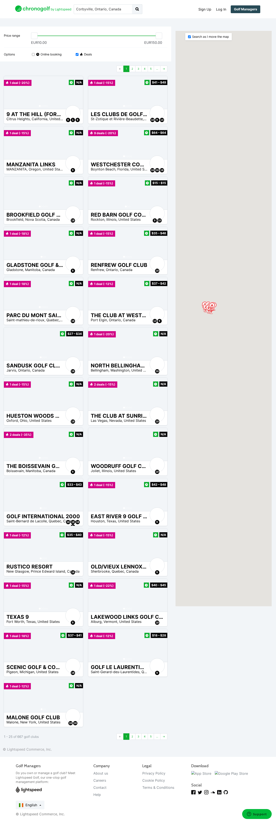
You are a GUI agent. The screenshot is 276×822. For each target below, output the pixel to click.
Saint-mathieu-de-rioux (25, 320)
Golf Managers (245, 9)
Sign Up (204, 9)
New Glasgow (17, 571)
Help (97, 794)
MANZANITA (16, 169)
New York (28, 722)
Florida (123, 169)
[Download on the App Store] (201, 773)
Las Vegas (99, 420)
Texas (111, 521)
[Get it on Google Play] (231, 773)
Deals (88, 54)
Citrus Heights (18, 119)
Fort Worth (15, 621)
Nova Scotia (35, 219)
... (157, 68)
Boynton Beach (103, 169)
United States (60, 119)
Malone (12, 722)
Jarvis (11, 370)
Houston (98, 521)
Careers (99, 780)
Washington (119, 370)
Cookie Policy (153, 780)
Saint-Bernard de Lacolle (26, 521)
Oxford (12, 420)
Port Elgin (99, 320)
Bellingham (99, 370)
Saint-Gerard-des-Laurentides (115, 672)
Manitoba (32, 270)
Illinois (111, 219)
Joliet (95, 471)
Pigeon (12, 672)
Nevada (115, 420)
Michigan (27, 672)
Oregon (35, 169)
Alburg (96, 621)
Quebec (52, 320)
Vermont (110, 621)
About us (100, 773)
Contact (100, 787)
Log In (221, 9)
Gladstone (14, 270)
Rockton (97, 219)
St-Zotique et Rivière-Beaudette (117, 119)
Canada (53, 219)
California (39, 119)
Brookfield (14, 219)
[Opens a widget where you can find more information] (257, 814)
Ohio (23, 420)
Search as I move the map (210, 36)
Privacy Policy (153, 773)
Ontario (112, 270)
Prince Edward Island (48, 571)
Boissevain (15, 471)
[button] (11, 92)
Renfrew (97, 270)
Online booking (51, 54)
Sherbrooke (100, 571)
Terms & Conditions (158, 787)
